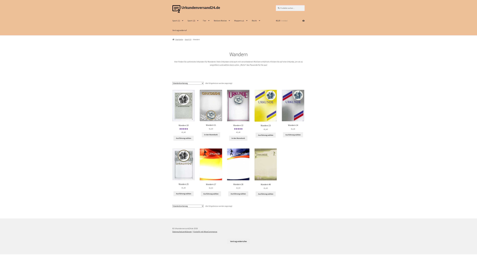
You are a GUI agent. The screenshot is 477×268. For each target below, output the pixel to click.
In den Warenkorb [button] (211, 135)
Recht (254, 20)
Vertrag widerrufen (238, 241)
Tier (204, 20)
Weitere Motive (220, 20)
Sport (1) (176, 20)
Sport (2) (191, 20)
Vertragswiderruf (179, 30)
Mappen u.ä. (239, 20)
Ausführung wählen (183, 138)
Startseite (179, 39)
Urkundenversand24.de (200, 7)
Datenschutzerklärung (182, 231)
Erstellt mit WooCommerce (205, 231)
